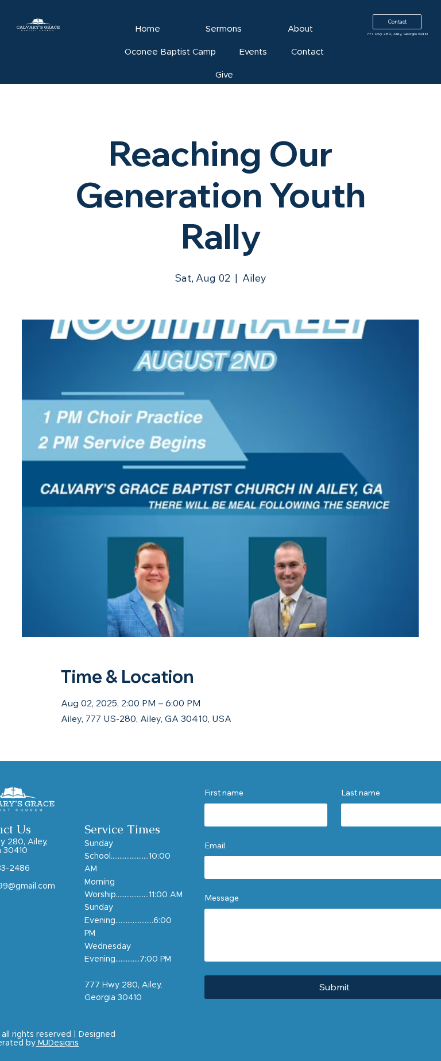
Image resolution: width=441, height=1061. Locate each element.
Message (221, 898)
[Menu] (409, 42)
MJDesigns (57, 1043)
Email (214, 845)
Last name (360, 792)
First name (223, 792)
